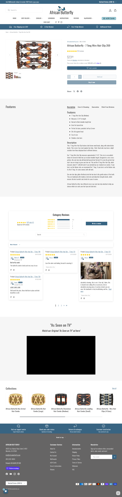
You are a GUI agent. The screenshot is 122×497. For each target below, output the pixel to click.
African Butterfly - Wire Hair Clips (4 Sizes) (106, 410)
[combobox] (24, 10)
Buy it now (92, 82)
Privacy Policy (76, 459)
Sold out (99, 77)
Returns (52, 469)
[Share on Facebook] (77, 91)
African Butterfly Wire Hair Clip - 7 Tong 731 (62, 252)
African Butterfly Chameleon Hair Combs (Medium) (61, 410)
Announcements (76, 449)
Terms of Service (77, 462)
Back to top (60, 437)
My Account (53, 455)
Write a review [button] (96, 223)
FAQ (73, 469)
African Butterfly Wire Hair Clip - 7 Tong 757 (98, 252)
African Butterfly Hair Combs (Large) (38, 410)
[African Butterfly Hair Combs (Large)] (38, 399)
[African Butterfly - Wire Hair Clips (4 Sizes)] (106, 399)
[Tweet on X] (74, 91)
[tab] (71, 107)
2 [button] (58, 305)
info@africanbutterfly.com (13, 455)
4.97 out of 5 (30, 222)
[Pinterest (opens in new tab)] (59, 22)
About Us (52, 449)
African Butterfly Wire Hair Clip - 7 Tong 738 (27, 276)
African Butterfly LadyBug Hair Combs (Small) (84, 410)
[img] (15, 254)
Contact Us (53, 452)
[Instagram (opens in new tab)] (61, 22)
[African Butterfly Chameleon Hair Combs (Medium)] (61, 399)
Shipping (74, 452)
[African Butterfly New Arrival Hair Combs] (15, 399)
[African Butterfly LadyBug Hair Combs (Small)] (84, 399)
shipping (75, 60)
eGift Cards (53, 462)
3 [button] (61, 305)
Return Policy (76, 455)
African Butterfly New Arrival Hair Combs (16, 410)
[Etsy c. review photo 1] (96, 270)
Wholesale (75, 466)
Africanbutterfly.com (72, 42)
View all (114, 388)
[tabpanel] (91, 149)
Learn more (36, 2)
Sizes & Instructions (55, 466)
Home (7, 32)
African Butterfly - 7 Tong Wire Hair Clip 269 (20, 32)
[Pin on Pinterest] (81, 91)
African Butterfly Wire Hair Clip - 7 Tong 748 (27, 252)
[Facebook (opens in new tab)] (56, 22)
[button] (115, 10)
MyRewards (53, 459)
